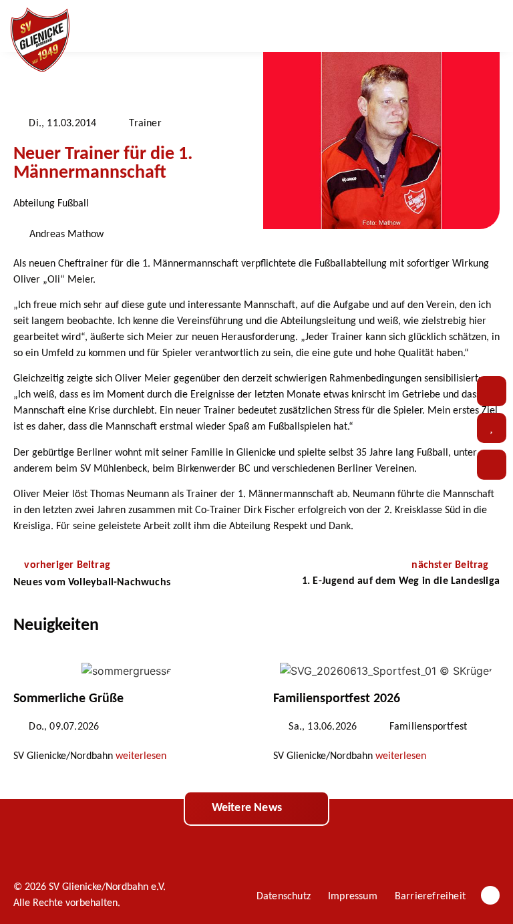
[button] (456, 26)
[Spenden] (491, 428)
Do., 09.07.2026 (64, 727)
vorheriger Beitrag (67, 565)
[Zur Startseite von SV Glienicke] (40, 40)
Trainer (145, 123)
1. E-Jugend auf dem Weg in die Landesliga (401, 581)
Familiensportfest (428, 727)
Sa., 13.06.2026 (323, 727)
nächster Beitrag (451, 565)
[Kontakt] (491, 391)
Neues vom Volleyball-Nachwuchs (91, 582)
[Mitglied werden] (491, 465)
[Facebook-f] (490, 895)
